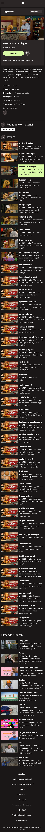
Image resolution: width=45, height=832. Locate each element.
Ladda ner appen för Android (21, 784)
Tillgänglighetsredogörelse (21, 815)
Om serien (34, 11)
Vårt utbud (21, 774)
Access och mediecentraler (21, 805)
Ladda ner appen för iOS (21, 779)
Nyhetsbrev (21, 794)
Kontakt (21, 800)
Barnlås (22, 789)
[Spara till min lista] (27, 53)
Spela (12, 53)
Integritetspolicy (21, 820)
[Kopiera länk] (5, 112)
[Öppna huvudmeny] (2, 3)
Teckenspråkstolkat (25, 60)
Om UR (21, 810)
